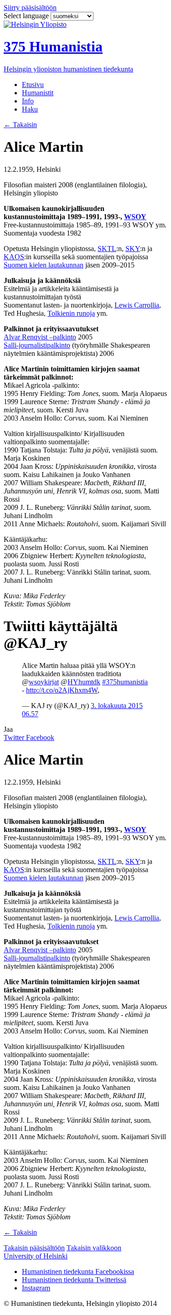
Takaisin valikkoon (94, 1248)
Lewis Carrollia (136, 305)
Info (28, 101)
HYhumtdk (83, 682)
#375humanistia (125, 682)
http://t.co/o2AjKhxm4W (62, 690)
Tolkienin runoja (71, 313)
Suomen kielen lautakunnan (43, 265)
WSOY (135, 217)
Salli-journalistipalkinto (37, 345)
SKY (132, 248)
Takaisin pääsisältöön (34, 1248)
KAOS (14, 257)
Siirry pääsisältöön (30, 7)
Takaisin (20, 124)
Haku (30, 109)
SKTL (107, 248)
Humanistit (37, 93)
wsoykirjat (44, 682)
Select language (27, 16)
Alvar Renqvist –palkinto (40, 337)
